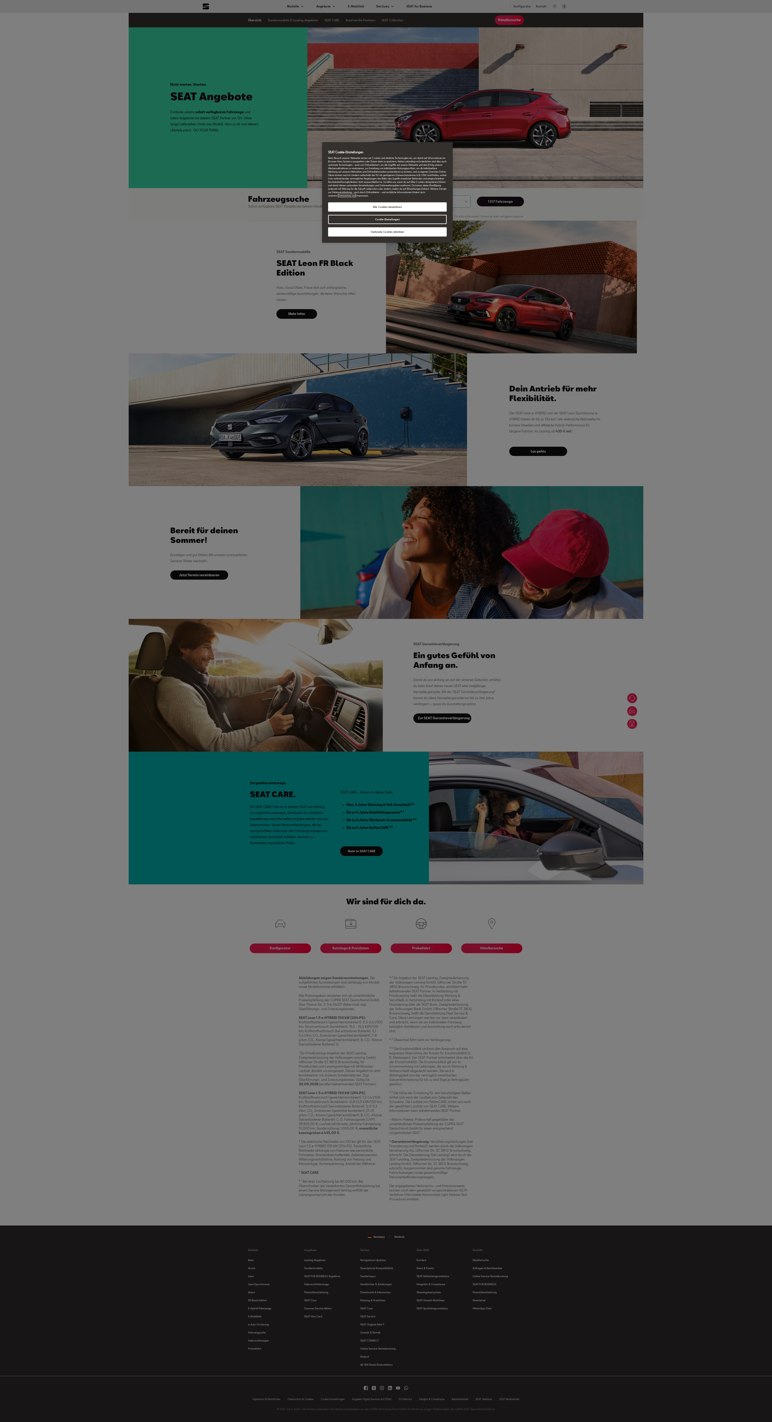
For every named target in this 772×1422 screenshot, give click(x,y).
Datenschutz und (347, 195)
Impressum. (363, 195)
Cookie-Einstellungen (387, 219)
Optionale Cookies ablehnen (387, 231)
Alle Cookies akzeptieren (387, 207)
